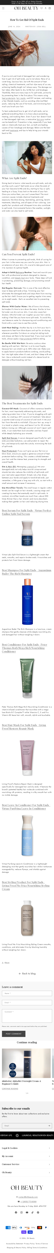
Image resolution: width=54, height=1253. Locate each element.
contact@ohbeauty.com (28, 1197)
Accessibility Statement (14, 1243)
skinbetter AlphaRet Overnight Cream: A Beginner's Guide (21, 1082)
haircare (40, 119)
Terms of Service (42, 1243)
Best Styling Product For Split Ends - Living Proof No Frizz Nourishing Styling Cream (26, 885)
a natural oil (32, 466)
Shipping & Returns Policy (16, 1247)
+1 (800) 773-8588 (28, 1201)
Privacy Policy (29, 1243)
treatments (14, 130)
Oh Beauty (30, 1238)
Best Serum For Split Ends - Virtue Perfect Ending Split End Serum (26, 512)
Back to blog (29, 973)
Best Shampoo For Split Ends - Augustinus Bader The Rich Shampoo (26, 571)
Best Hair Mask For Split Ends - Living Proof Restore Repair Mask (24, 726)
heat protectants (8, 98)
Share (7, 962)
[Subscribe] (49, 1125)
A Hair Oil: (11, 466)
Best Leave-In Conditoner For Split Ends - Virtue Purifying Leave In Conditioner (26, 806)
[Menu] (3, 8)
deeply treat (20, 278)
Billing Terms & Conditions (37, 1247)
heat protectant (26, 338)
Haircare (20, 272)
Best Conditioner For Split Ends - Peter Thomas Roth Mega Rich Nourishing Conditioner (24, 648)
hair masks (21, 98)
